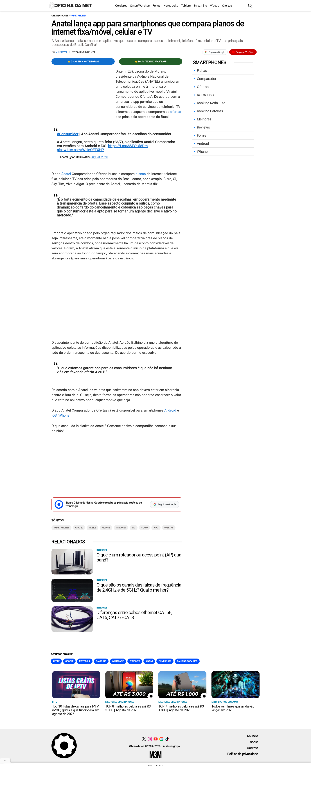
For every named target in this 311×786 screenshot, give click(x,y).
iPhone (64, 415)
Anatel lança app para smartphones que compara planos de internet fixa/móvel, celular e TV (147, 27)
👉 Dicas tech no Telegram (83, 61)
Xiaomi (149, 661)
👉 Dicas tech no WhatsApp (150, 61)
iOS (54, 415)
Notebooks (170, 5)
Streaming (200, 5)
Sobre (254, 742)
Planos (106, 527)
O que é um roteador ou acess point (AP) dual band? (139, 557)
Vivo (156, 527)
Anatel (66, 174)
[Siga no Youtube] (155, 739)
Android (170, 410)
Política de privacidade (242, 754)
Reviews (203, 127)
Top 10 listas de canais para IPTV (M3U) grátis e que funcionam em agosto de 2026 (75, 710)
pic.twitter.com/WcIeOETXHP (80, 150)
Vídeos (214, 5)
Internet (121, 527)
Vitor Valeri (63, 52)
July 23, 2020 (99, 157)
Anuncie (252, 736)
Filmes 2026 (165, 661)
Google (69, 661)
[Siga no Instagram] (150, 739)
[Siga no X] (144, 739)
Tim (133, 527)
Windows (135, 661)
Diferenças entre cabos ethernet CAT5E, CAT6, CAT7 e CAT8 (134, 615)
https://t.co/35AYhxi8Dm (128, 146)
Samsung (101, 661)
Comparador (206, 79)
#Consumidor (67, 134)
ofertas (175, 112)
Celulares (121, 5)
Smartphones (78, 15)
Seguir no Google (217, 52)
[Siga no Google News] (161, 739)
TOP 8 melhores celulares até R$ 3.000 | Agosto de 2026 (128, 708)
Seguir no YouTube (245, 52)
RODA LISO (205, 95)
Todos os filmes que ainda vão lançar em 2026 (232, 708)
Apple (56, 661)
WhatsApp (118, 661)
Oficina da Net (59, 15)
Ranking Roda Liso (211, 103)
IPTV (54, 701)
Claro (144, 527)
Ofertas (227, 5)
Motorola (84, 661)
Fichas (202, 70)
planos (141, 174)
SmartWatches (140, 5)
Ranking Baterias (210, 111)
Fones (156, 5)
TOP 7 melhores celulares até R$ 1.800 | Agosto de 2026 (181, 708)
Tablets (186, 5)
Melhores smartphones (119, 701)
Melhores (204, 119)
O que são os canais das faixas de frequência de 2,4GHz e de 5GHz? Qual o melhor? (138, 587)
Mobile (92, 527)
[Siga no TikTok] (167, 739)
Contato (252, 748)
